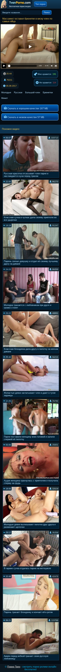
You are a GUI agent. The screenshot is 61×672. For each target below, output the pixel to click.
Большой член (32, 92)
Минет (4, 98)
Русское (18, 92)
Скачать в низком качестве (25, 117)
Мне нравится (44, 74)
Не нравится (45, 82)
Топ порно (40, 4)
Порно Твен (13, 666)
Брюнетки (48, 92)
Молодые (6, 92)
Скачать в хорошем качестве (27, 108)
